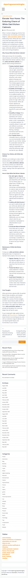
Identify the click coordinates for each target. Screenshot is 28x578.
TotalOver (4, 558)
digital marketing (6, 473)
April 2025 (4, 423)
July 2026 (4, 388)
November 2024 (5, 435)
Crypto (3, 468)
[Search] (25, 9)
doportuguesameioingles (14, 4)
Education (4, 475)
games (3, 492)
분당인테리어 (6, 554)
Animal (3, 456)
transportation (5, 522)
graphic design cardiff (8, 552)
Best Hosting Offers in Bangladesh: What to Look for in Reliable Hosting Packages (13, 355)
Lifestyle (4, 501)
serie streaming (6, 538)
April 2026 (4, 395)
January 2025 (5, 430)
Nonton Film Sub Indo (8, 551)
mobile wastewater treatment (10, 549)
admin (5, 30)
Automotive (4, 459)
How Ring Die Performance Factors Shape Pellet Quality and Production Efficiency (12, 351)
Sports (3, 515)
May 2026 (4, 393)
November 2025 (5, 407)
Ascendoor (14, 572)
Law (3, 499)
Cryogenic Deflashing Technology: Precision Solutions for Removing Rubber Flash (13, 362)
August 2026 (5, 385)
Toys (3, 520)
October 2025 (5, 409)
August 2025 (5, 414)
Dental (3, 471)
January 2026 (5, 402)
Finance (4, 485)
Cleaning (4, 466)
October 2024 (5, 437)
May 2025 (4, 421)
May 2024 (4, 442)
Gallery (3, 489)
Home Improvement (7, 16)
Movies (3, 503)
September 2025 (6, 411)
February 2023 (5, 444)
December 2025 (5, 404)
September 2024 (6, 440)
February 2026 (5, 400)
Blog (3, 461)
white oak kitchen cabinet (14, 37)
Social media (5, 513)
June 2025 (4, 418)
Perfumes (4, 508)
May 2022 (4, 447)
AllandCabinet (13, 315)
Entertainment (5, 478)
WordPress (4, 574)
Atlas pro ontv (6, 543)
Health (3, 494)
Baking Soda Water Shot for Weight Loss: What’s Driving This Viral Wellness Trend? (13, 358)
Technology (4, 517)
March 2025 (5, 425)
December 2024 (5, 433)
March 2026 (5, 397)
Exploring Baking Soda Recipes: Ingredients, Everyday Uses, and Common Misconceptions (14, 366)
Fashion (4, 480)
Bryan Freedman (6, 556)
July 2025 (4, 416)
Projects (4, 510)
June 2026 (4, 390)
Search (22, 342)
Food (3, 487)
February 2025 (5, 428)
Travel (3, 525)
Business (4, 463)
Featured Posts (5, 482)
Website (4, 527)
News (3, 506)
